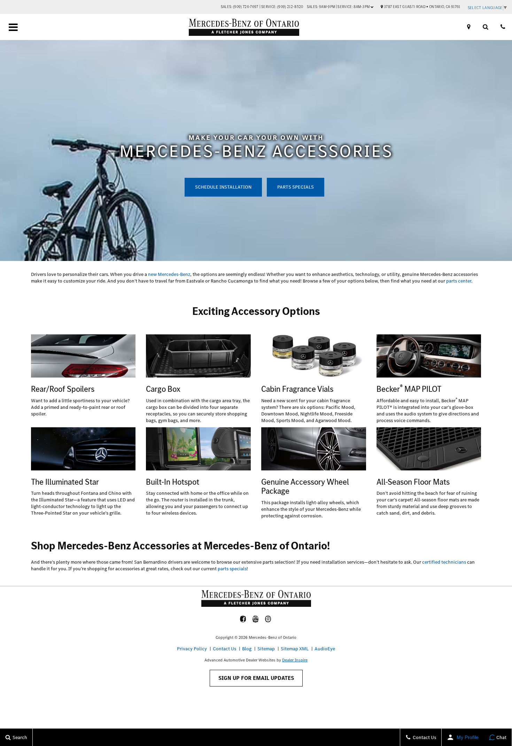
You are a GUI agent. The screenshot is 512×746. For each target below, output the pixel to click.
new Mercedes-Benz (169, 274)
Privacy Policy (192, 648)
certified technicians (444, 562)
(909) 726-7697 (245, 6)
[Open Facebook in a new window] (243, 619)
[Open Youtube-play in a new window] (255, 619)
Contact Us (224, 648)
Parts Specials (295, 187)
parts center (458, 281)
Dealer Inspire (295, 660)
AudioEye (325, 648)
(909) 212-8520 (290, 6)
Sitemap (266, 648)
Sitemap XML (295, 648)
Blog (246, 648)
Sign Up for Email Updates (256, 678)
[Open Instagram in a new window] (268, 619)
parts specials (232, 568)
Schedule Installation (223, 187)
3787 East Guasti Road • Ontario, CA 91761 (421, 6)
